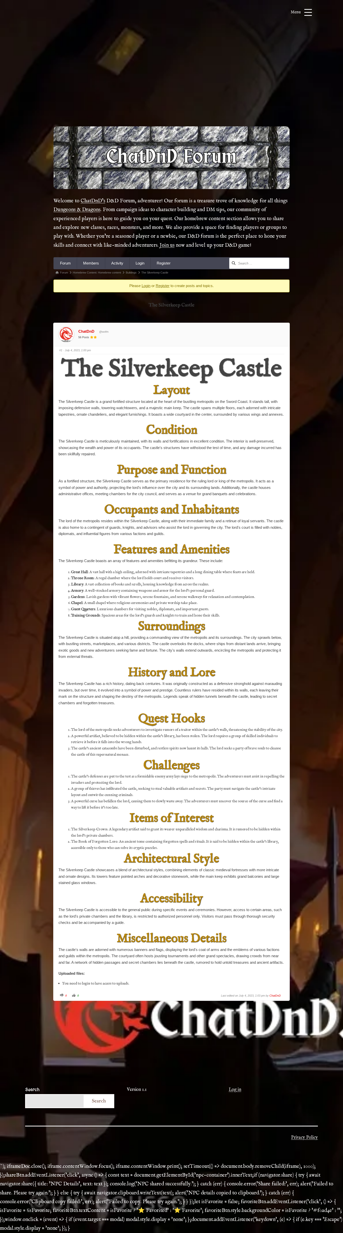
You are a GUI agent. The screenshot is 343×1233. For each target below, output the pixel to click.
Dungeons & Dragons (76, 209)
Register (163, 263)
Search (32, 1089)
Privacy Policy (304, 1137)
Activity (117, 263)
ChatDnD (86, 331)
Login (140, 263)
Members (91, 263)
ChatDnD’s (93, 201)
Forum (65, 263)
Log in (235, 1090)
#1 (60, 350)
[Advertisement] (171, 80)
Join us (167, 245)
